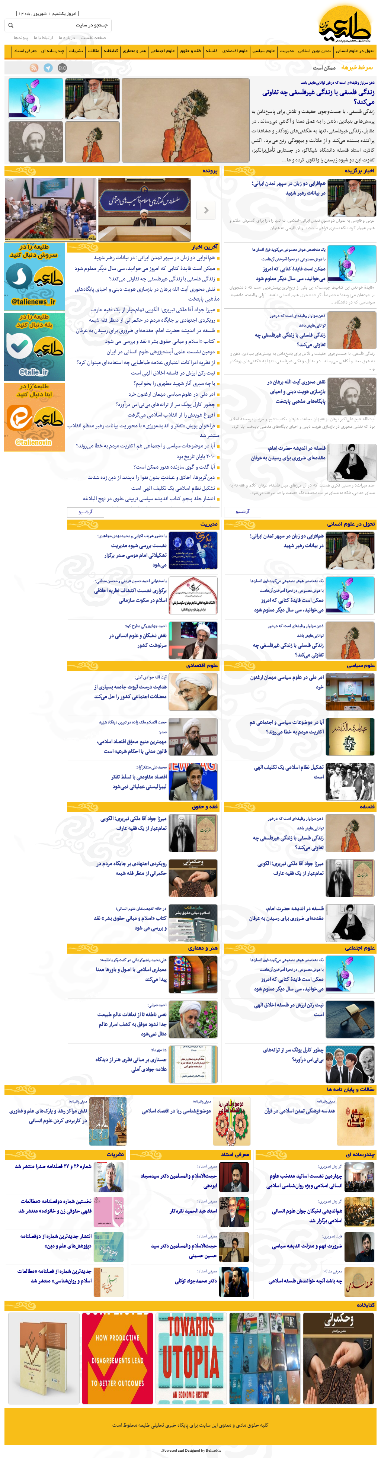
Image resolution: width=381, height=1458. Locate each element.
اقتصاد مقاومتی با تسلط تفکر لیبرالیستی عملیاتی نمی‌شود (139, 782)
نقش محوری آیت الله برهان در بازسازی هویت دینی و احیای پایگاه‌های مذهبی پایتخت (296, 392)
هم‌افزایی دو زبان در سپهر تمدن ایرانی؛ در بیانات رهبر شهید (289, 188)
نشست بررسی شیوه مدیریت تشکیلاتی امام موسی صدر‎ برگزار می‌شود (135, 555)
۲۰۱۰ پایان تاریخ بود (195, 457)
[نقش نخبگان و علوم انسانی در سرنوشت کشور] (193, 658)
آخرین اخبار (205, 247)
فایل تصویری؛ (332, 1236)
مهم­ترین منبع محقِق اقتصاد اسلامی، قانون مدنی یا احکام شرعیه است (132, 746)
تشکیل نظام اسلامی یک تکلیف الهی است (173, 488)
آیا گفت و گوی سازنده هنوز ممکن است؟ (174, 467)
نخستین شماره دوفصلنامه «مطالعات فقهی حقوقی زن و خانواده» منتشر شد (55, 1206)
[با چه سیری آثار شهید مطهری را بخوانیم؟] (265, 1403)
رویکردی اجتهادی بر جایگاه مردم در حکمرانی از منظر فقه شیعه (152, 320)
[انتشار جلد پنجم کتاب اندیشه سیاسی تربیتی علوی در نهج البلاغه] (44, 1403)
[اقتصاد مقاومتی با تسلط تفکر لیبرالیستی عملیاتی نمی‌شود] (193, 799)
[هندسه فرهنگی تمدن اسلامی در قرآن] (355, 1144)
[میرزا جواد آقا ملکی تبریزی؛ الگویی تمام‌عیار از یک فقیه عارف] (350, 896)
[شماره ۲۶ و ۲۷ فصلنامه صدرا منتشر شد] (109, 1191)
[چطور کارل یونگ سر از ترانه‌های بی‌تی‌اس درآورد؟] (350, 1082)
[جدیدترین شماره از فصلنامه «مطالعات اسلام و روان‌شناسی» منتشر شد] (109, 1296)
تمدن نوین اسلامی (314, 51)
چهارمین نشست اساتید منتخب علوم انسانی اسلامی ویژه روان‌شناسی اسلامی (304, 1181)
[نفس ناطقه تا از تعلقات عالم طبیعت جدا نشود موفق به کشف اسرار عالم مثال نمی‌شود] (193, 1037)
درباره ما (67, 38)
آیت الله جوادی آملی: (150, 677)
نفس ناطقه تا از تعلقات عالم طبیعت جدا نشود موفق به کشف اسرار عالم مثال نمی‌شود (132, 1024)
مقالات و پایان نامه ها (351, 1090)
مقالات (93, 51)
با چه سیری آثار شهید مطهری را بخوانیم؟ (174, 383)
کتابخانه (111, 51)
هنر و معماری (134, 51)
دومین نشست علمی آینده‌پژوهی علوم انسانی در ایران (161, 352)
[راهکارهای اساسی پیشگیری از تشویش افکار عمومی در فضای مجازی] (109, 241)
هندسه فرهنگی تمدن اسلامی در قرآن (300, 1111)
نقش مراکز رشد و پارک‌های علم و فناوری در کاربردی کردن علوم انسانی (48, 1116)
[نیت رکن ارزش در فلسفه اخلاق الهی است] (350, 1037)
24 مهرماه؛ (159, 1050)
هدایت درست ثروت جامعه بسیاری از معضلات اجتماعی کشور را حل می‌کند (130, 692)
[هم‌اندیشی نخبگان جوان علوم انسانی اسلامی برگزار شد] (359, 1226)
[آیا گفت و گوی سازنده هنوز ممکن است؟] (117, 1403)
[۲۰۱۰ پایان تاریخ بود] (191, 1403)
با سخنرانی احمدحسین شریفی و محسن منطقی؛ (131, 581)
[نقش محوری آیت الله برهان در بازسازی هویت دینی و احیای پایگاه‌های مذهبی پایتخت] (36, 161)
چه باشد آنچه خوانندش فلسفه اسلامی (305, 1281)
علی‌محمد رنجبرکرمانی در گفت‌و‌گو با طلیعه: (133, 960)
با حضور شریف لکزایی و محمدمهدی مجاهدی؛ (132, 536)
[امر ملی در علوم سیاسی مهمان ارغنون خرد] (350, 709)
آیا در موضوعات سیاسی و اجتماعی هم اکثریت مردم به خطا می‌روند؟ (145, 446)
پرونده (210, 171)
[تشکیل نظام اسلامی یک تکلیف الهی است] (350, 799)
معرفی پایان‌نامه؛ (326, 1101)
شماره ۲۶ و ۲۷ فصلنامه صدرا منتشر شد (53, 1166)
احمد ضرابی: (157, 1005)
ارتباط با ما (43, 38)
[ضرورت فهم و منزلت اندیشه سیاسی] (359, 1261)
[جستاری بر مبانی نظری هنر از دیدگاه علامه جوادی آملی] (193, 1082)
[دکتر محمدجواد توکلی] (234, 1296)
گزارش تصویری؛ (330, 1166)
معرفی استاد (25, 51)
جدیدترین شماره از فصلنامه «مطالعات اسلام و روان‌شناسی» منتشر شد (54, 1276)
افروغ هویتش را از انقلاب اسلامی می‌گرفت (171, 415)
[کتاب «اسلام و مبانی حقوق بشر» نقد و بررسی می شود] (193, 941)
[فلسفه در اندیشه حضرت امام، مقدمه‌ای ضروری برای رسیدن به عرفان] (352, 480)
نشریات (76, 51)
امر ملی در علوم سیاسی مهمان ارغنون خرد (171, 394)
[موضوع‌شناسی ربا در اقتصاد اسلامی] (231, 1144)
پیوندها (21, 38)
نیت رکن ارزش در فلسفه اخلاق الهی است (173, 373)
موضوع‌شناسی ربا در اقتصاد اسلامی (176, 1111)
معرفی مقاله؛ (332, 1271)
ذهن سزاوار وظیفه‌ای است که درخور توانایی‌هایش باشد (338, 83)
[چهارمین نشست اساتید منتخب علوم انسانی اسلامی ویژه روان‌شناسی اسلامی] (359, 1191)
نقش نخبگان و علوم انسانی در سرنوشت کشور (138, 640)
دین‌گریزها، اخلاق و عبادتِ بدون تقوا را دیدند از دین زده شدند (151, 477)
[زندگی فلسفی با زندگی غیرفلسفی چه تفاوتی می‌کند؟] (185, 161)
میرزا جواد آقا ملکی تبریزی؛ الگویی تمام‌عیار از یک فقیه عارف (153, 310)
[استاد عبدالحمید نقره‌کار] (234, 1226)
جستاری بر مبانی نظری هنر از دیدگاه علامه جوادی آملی (131, 1064)
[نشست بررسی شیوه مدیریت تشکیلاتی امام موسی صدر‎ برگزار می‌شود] (193, 568)
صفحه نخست (93, 38)
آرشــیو (243, 512)
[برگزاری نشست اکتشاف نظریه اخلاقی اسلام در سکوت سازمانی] (193, 613)
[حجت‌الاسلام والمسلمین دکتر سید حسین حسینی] (234, 1261)
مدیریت (287, 51)
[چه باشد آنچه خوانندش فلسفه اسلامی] (359, 1296)
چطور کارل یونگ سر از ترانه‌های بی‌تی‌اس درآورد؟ (165, 405)
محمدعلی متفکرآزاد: (151, 767)
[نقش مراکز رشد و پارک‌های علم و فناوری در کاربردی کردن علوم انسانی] (108, 1144)
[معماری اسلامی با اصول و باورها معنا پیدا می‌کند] (193, 992)
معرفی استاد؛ (207, 1166)
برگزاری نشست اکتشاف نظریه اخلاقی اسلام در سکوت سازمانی (130, 595)
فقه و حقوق (190, 51)
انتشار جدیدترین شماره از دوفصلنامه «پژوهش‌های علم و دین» (56, 1241)
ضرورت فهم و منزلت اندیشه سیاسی (307, 1246)
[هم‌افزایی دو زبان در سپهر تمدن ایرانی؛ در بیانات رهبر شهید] (92, 118)
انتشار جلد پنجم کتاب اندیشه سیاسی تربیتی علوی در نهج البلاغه (149, 499)
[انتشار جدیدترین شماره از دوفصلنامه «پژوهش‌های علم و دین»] (109, 1261)
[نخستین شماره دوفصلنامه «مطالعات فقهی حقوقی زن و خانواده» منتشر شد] (109, 1226)
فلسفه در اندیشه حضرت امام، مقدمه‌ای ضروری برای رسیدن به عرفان (288, 453)
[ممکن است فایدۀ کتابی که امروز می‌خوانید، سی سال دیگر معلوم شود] (36, 118)
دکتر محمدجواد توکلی (196, 1281)
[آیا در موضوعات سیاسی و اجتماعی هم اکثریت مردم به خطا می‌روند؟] (350, 754)
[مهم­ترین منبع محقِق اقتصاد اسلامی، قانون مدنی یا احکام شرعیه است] (193, 754)
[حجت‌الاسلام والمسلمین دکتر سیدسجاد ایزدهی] (234, 1191)
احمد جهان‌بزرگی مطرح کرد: (146, 626)
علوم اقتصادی (235, 51)
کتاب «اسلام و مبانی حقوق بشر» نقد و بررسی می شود (160, 341)
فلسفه (212, 51)
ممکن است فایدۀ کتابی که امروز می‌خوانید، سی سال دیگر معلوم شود (291, 273)
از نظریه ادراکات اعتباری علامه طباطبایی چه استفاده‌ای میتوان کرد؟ (146, 362)
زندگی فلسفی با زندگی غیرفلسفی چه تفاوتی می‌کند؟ (318, 97)
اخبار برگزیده (360, 171)
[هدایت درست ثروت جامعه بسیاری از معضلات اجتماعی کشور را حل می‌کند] (193, 709)
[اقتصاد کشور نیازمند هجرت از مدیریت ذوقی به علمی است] (203, 241)
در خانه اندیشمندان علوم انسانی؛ (141, 908)
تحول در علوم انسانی (355, 51)
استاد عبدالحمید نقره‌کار (193, 1211)
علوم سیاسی (264, 51)
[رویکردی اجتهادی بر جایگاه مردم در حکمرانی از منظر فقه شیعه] (193, 896)
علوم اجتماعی (163, 51)
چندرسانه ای (52, 51)
